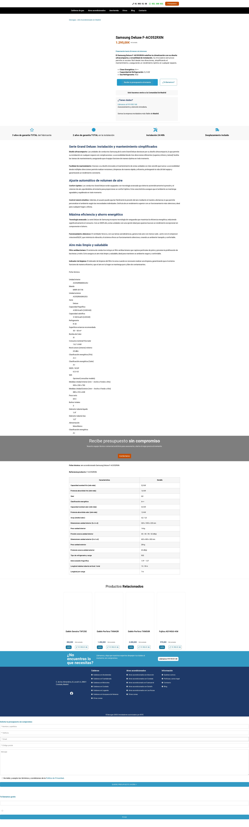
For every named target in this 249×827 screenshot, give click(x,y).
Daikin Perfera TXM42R (108, 631)
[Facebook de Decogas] (71, 693)
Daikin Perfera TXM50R (139, 631)
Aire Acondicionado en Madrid (89, 20)
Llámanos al (127, 104)
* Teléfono (4, 799)
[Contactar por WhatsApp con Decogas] (244, 825)
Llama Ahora (125, 821)
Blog (133, 10)
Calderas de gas (77, 10)
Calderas (95, 670)
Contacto (142, 10)
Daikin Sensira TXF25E (76, 631)
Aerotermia (114, 10)
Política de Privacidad (55, 778)
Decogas (72, 20)
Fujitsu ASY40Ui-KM (168, 631)
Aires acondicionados (97, 10)
